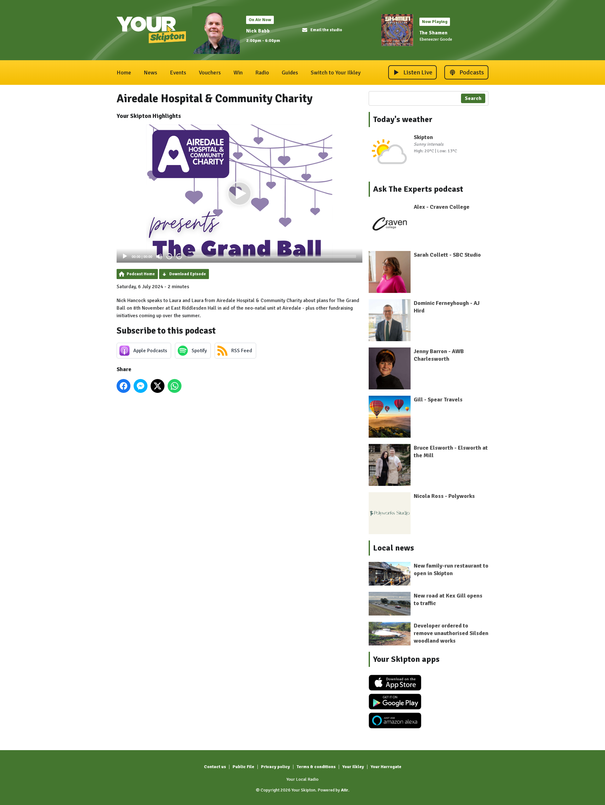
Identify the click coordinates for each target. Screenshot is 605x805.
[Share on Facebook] (123, 386)
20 (169, 256)
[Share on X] (157, 386)
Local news (393, 548)
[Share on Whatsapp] (175, 386)
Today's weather (402, 119)
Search (473, 98)
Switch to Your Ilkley (335, 72)
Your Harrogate (386, 766)
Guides (290, 72)
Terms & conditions (316, 766)
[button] (239, 193)
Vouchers (210, 72)
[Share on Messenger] (140, 386)
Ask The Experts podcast (418, 189)
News (150, 72)
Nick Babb (258, 31)
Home (124, 72)
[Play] (125, 256)
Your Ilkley (353, 766)
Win (238, 72)
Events (178, 72)
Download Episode (187, 274)
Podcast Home (141, 274)
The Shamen (433, 33)
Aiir (344, 790)
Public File (243, 766)
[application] (239, 194)
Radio (262, 72)
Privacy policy (275, 766)
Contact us (215, 766)
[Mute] (159, 256)
